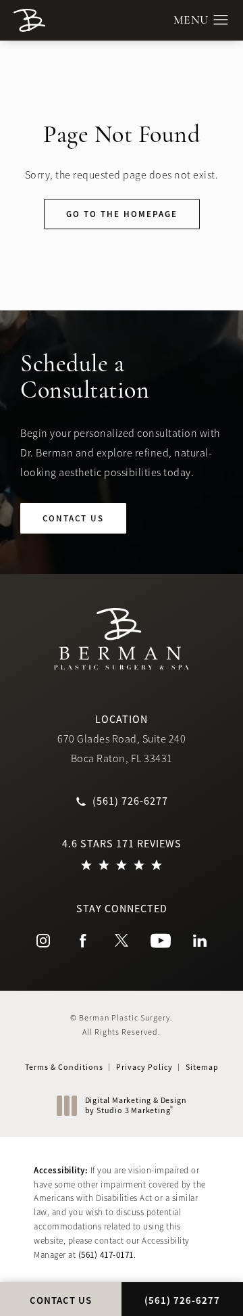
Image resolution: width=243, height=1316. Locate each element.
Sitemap (202, 1067)
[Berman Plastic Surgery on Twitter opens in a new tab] (121, 940)
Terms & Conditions (64, 1067)
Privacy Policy (144, 1067)
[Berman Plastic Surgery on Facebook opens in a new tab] (82, 940)
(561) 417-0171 (106, 1255)
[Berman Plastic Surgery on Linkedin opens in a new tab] (200, 940)
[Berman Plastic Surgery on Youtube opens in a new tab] (160, 940)
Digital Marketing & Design (135, 1106)
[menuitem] (43, 940)
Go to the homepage (122, 214)
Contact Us (73, 518)
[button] (221, 20)
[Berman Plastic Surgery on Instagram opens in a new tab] (43, 940)
